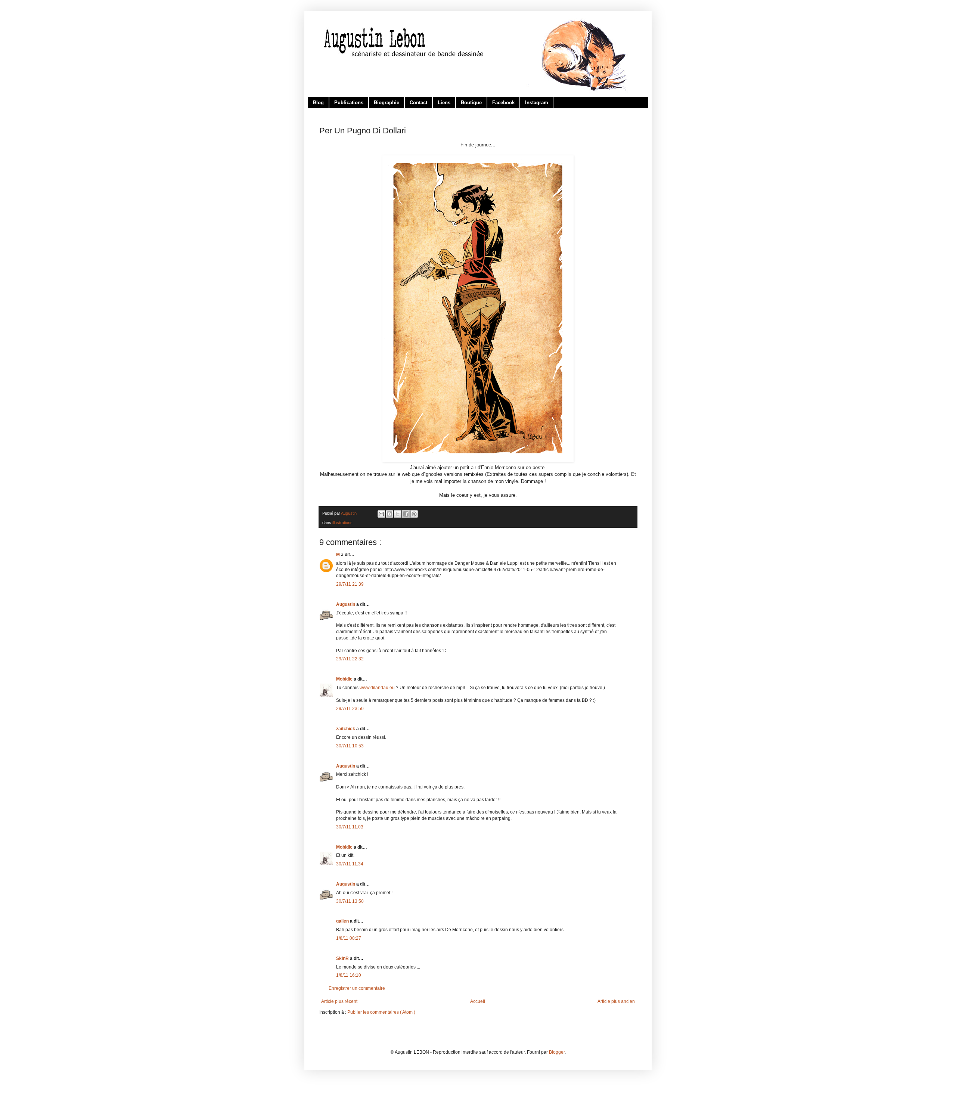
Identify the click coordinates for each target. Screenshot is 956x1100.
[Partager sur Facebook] (406, 514)
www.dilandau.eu (377, 687)
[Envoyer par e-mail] (381, 514)
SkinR (343, 958)
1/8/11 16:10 (348, 975)
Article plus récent (339, 1001)
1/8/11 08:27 (348, 938)
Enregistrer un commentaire (357, 988)
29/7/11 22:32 (350, 658)
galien (343, 921)
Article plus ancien (616, 1001)
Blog (318, 102)
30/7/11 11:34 (349, 864)
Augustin (346, 604)
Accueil (477, 1001)
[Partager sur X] (397, 514)
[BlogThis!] (389, 514)
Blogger (557, 1052)
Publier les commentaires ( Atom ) (381, 1012)
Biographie (386, 102)
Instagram (536, 102)
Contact (418, 102)
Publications (348, 102)
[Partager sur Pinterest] (414, 514)
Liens (444, 102)
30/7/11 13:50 (350, 901)
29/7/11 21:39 (350, 584)
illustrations (342, 522)
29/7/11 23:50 (350, 708)
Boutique (471, 102)
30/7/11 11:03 (349, 827)
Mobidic (345, 679)
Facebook (503, 102)
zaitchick (346, 728)
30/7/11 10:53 (350, 746)
